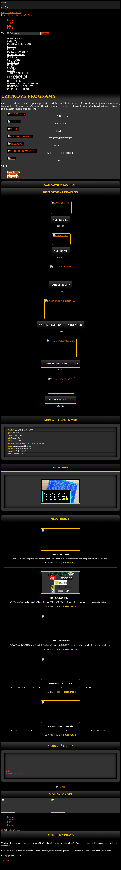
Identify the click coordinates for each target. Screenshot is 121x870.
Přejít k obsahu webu (11, 12)
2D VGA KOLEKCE (17, 78)
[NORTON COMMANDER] (22, 151)
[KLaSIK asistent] (16, 114)
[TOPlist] (60, 787)
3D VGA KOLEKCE (17, 75)
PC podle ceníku (18, 89)
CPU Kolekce (15, 81)
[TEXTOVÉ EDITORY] (20, 136)
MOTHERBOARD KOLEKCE (22, 83)
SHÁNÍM (11, 68)
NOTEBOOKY (14, 38)
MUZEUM (12, 57)
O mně (11, 70)
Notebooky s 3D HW (20, 86)
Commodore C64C (18, 454)
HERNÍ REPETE (16, 54)
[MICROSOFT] (15, 143)
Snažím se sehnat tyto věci (35, 443)
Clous (10, 435)
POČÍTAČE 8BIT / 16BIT (20, 44)
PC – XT (11, 49)
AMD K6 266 (60, 251)
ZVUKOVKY (13, 41)
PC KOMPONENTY (17, 52)
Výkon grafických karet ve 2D (60, 325)
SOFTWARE (14, 60)
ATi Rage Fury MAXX (60, 399)
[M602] (11, 158)
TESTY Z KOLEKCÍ (17, 73)
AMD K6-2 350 (60, 220)
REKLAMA (13, 65)
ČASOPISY (13, 62)
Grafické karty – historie (60, 726)
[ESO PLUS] (14, 121)
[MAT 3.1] (13, 129)
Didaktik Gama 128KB (60, 683)
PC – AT (11, 46)
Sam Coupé (16, 441)
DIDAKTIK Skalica (60, 554)
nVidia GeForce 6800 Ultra (60, 363)
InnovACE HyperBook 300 (23, 430)
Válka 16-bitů (21, 451)
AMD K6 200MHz (60, 285)
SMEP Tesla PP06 (60, 640)
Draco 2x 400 (15, 433)
